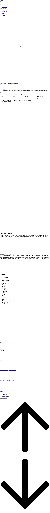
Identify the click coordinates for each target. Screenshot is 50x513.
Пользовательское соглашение (5, 396)
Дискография (3, 89)
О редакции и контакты (4, 7)
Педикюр (3, 13)
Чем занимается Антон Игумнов (5, 88)
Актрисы (4, 14)
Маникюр (3, 10)
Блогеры (4, 15)
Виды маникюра (5, 11)
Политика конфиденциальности (5, 395)
